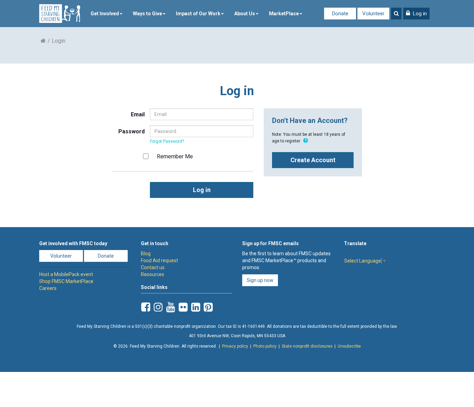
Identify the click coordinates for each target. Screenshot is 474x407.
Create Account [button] (313, 160)
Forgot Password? (167, 141)
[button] (416, 13)
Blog (146, 253)
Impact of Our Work (198, 13)
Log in (202, 189)
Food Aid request (159, 260)
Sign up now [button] (260, 280)
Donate (340, 13)
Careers (48, 288)
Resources (152, 274)
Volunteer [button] (61, 256)
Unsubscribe (349, 346)
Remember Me (175, 156)
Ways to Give (147, 13)
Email (138, 114)
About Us (244, 13)
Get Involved (105, 13)
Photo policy (265, 346)
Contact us (152, 267)
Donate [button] (106, 256)
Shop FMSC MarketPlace (66, 281)
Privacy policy (235, 346)
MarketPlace (284, 13)
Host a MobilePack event (66, 274)
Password (131, 131)
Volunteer (373, 13)
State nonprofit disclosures (307, 346)
